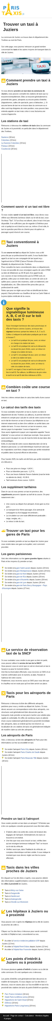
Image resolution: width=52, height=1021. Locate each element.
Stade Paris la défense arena (16, 997)
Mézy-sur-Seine (17, 890)
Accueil (6, 1016)
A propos (7, 1018)
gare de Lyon (21, 582)
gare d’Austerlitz (22, 579)
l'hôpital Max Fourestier (22, 949)
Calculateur (29, 1016)
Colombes (5, 140)
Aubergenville (16, 899)
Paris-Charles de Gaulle (30, 752)
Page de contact (17, 1016)
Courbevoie (5, 149)
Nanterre (4, 137)
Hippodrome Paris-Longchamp (17, 1006)
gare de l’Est (21, 577)
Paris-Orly (25, 749)
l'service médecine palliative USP (26, 941)
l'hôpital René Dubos (21, 946)
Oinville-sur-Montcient (19, 902)
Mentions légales (42, 1016)
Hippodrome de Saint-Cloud (15, 1000)
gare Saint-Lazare (23, 568)
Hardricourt (15, 896)
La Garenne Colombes (10, 143)
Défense (8, 1003)
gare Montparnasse (24, 571)
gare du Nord (21, 574)
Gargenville (15, 893)
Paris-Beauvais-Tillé (28, 758)
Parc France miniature (13, 994)
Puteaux (4, 146)
